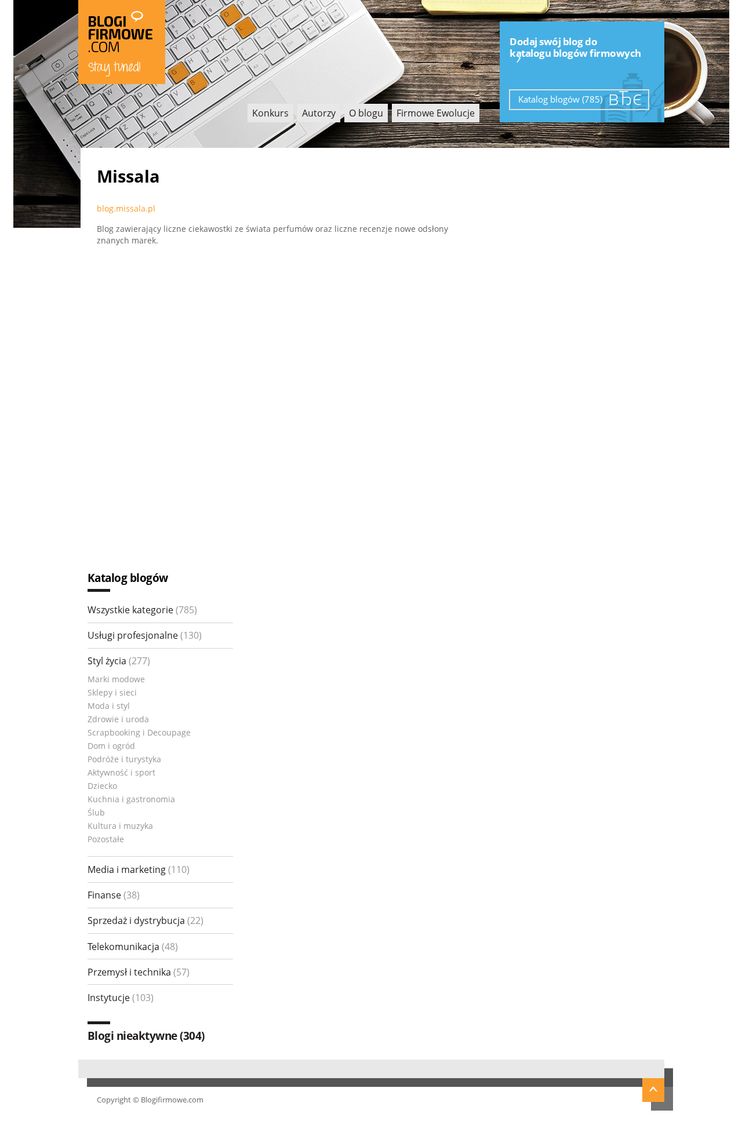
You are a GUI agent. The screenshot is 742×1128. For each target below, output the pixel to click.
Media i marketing (139, 869)
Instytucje (121, 997)
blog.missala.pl (126, 208)
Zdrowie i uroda (118, 719)
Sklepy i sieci (112, 692)
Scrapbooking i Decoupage (139, 732)
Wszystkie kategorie (142, 609)
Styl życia (119, 660)
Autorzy (319, 113)
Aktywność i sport (121, 772)
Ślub (96, 812)
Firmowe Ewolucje (436, 113)
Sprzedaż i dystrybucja (145, 920)
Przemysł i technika (139, 972)
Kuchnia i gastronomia (131, 799)
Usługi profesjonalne (145, 635)
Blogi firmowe (121, 42)
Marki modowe (116, 679)
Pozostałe (106, 839)
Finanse (114, 895)
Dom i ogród (111, 745)
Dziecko (102, 785)
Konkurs (270, 113)
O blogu (366, 113)
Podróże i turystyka (124, 759)
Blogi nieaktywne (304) (146, 1035)
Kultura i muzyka (120, 825)
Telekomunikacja (133, 946)
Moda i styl (109, 705)
